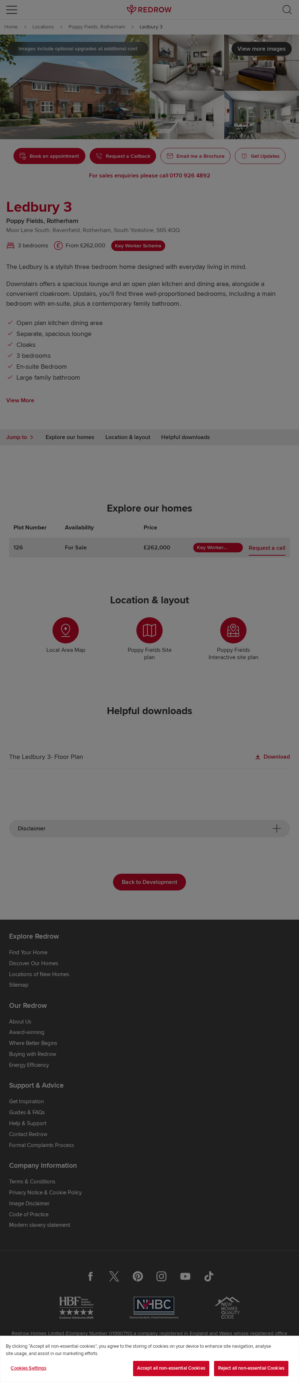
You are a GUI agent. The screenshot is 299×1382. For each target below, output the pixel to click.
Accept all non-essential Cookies (171, 1368)
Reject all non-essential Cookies (251, 1368)
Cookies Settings (28, 1368)
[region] (149, 1359)
